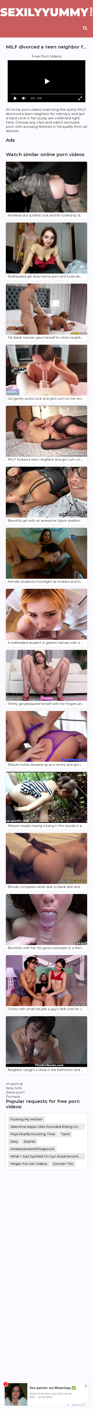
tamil (65, 1134)
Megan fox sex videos (28, 1164)
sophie (29, 1142)
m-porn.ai (14, 1084)
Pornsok (13, 1096)
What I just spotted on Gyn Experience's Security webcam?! (44, 1156)
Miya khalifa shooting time (32, 1134)
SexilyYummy (46, 12)
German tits (63, 1164)
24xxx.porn (15, 1092)
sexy (14, 1142)
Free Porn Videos (46, 56)
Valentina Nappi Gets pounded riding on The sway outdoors (44, 1127)
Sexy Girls (14, 1088)
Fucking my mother (26, 1119)
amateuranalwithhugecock (32, 1149)
